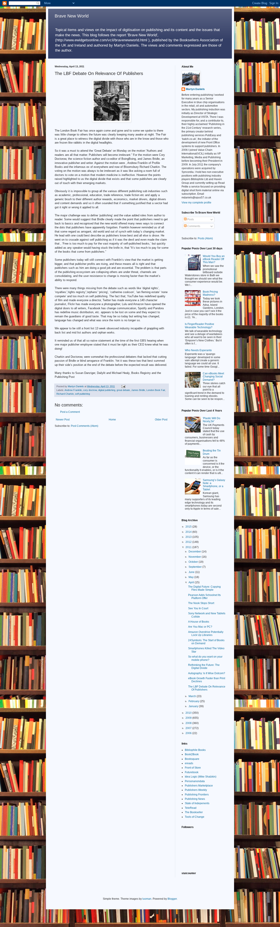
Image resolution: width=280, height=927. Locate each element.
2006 (189, 733)
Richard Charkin (65, 393)
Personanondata (195, 781)
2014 (189, 531)
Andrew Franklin (73, 390)
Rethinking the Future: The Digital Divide (204, 666)
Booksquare (192, 758)
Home (112, 419)
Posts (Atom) (205, 238)
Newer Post (63, 419)
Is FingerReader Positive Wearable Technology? (199, 326)
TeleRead (190, 807)
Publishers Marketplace (199, 785)
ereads (189, 763)
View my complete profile (196, 202)
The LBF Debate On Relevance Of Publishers (206, 688)
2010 (189, 712)
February (194, 701)
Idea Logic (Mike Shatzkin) (200, 776)
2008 (189, 723)
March (193, 696)
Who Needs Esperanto (198, 350)
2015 (189, 526)
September (195, 566)
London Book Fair (155, 390)
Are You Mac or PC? (200, 626)
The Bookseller (194, 812)
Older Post (161, 419)
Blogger (172, 898)
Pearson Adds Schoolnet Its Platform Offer (204, 597)
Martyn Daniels (195, 89)
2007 (189, 728)
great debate (123, 390)
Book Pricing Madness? (210, 293)
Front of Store (193, 767)
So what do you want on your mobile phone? (205, 658)
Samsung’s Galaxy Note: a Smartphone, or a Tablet (214, 485)
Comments (193, 226)
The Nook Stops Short (201, 603)
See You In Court (198, 608)
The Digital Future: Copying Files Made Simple (204, 588)
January (194, 706)
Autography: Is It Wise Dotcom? (206, 673)
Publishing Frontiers (197, 794)
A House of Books (198, 621)
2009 (189, 717)
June (192, 572)
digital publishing (106, 390)
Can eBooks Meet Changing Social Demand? (213, 376)
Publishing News (195, 798)
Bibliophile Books (195, 750)
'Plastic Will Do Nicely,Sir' (211, 420)
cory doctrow (90, 390)
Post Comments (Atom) (84, 425)
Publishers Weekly (196, 790)
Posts (190, 219)
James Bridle (138, 390)
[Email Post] (123, 386)
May (191, 577)
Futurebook (191, 772)
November (195, 556)
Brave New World (72, 16)
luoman (146, 898)
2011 (189, 547)
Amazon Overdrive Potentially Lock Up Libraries (205, 633)
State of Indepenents (197, 803)
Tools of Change (194, 816)
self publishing (82, 393)
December (195, 551)
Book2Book (192, 754)
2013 (189, 536)
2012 (189, 541)
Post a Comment (70, 411)
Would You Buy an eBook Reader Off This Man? (214, 259)
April (192, 582)
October (194, 561)
